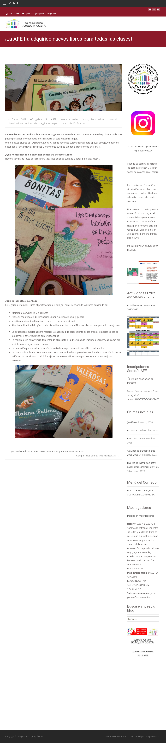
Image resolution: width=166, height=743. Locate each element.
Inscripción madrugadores (140, 515)
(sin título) (132, 422)
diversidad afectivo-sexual (103, 119)
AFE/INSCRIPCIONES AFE (147, 399)
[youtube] (158, 10)
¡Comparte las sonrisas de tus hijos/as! (97, 455)
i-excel (138, 736)
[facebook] (149, 10)
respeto (55, 123)
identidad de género (39, 123)
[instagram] (154, 10)
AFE (55, 119)
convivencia (64, 119)
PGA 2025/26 (134, 438)
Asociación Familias (75, 123)
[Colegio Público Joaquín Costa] (25, 23)
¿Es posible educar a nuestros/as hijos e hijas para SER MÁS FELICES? (46, 451)
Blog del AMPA (39, 119)
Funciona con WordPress (117, 736)
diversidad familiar (17, 123)
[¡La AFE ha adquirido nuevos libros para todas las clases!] (63, 87)
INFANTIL (132, 430)
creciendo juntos (80, 119)
